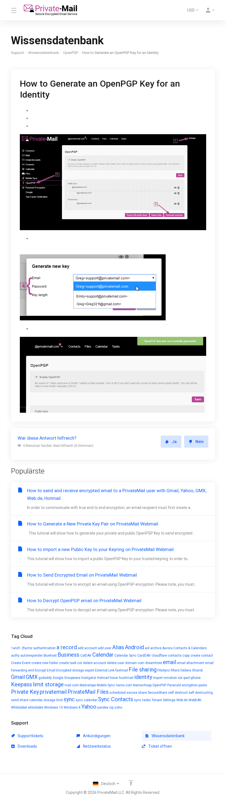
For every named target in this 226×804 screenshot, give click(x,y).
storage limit (53, 700)
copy (186, 655)
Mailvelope (88, 685)
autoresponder (31, 655)
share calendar (31, 700)
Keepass (21, 684)
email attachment (190, 663)
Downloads (27, 746)
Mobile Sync (106, 685)
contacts (175, 655)
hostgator (88, 678)
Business (68, 654)
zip (111, 707)
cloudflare (159, 655)
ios (180, 678)
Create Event (21, 663)
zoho (118, 707)
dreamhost (153, 663)
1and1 (16, 648)
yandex (102, 707)
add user (104, 648)
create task (67, 663)
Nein (199, 441)
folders (186, 670)
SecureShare (157, 693)
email (169, 662)
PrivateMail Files (88, 692)
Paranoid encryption (182, 685)
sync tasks (142, 700)
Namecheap (142, 685)
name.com (124, 685)
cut (79, 663)
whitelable (35, 707)
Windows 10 (53, 707)
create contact (201, 655)
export (89, 670)
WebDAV (195, 700)
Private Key (25, 692)
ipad (186, 678)
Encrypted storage (70, 670)
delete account (94, 663)
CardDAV (144, 655)
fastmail (121, 670)
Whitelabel (19, 707)
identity (143, 677)
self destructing (201, 693)
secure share (137, 693)
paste (202, 685)
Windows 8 (72, 707)
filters (175, 670)
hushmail (126, 678)
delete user (115, 663)
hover (114, 678)
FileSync (163, 670)
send (15, 700)
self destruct (178, 693)
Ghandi (197, 670)
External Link (104, 670)
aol (147, 648)
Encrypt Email (45, 670)
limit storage (48, 684)
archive (156, 648)
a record (67, 647)
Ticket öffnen (159, 746)
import (158, 678)
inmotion (170, 678)
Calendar (103, 654)
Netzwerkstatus (96, 746)
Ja (174, 441)
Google (58, 678)
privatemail (53, 692)
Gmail (18, 677)
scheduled (117, 693)
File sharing (143, 669)
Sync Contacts (115, 699)
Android (134, 647)
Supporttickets (30, 736)
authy (15, 655)
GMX (32, 677)
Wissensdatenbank (43, 53)
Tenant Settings (164, 700)
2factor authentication (38, 648)
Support (17, 53)
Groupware (72, 678)
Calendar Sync (125, 655)
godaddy (45, 678)
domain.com (134, 663)
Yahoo (88, 706)
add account (87, 648)
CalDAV (86, 655)
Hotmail (103, 678)
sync (69, 699)
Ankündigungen (96, 736)
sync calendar (86, 700)
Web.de (182, 700)
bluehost (50, 655)
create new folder (44, 663)
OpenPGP (70, 53)
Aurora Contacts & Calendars (184, 648)
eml (31, 670)
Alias (118, 647)
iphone (195, 678)
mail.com (71, 685)
